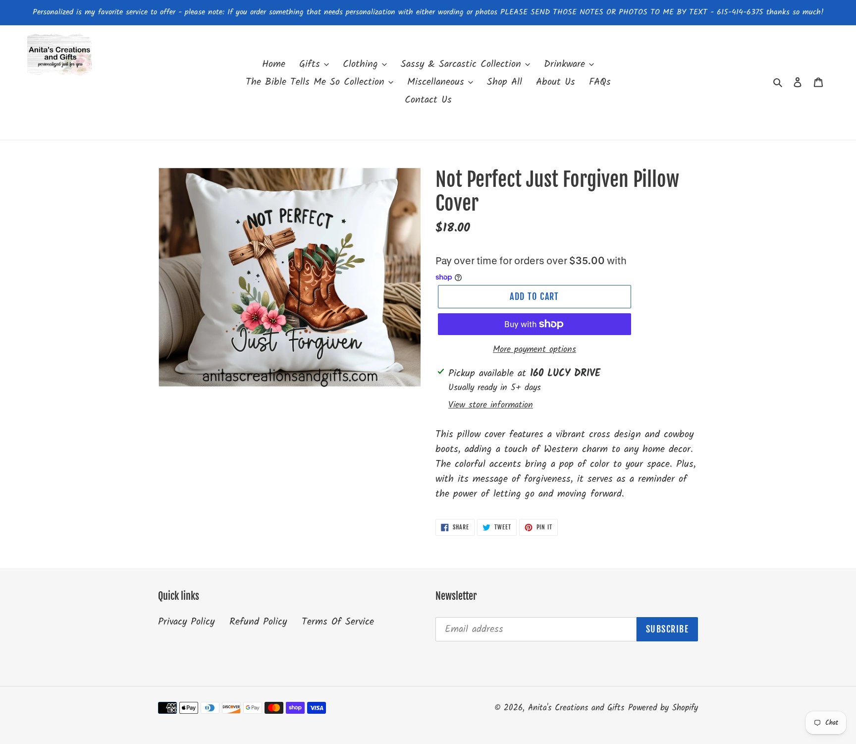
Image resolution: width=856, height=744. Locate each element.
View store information (490, 405)
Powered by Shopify (663, 708)
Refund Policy (258, 622)
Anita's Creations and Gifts (576, 708)
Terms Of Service (338, 622)
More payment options (534, 349)
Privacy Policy (186, 622)
